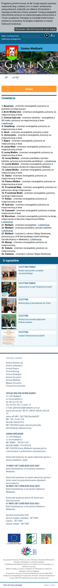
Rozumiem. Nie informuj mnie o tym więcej (35, 29)
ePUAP (15, 77)
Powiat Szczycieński (15, 386)
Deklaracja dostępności (11, 39)
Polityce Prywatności (11, 23)
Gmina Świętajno (14, 374)
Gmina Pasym (12, 368)
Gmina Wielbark (13, 380)
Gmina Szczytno (13, 377)
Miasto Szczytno (14, 383)
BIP (6, 77)
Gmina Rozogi (12, 371)
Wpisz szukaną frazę (10, 36)
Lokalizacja (7, 123)
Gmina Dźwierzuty (14, 363)
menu (29, 89)
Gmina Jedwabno (14, 365)
